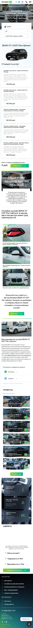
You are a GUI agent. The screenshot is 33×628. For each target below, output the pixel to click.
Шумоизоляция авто (11, 593)
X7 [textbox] (6, 31)
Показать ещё (16, 474)
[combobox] (16, 26)
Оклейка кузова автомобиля (14, 584)
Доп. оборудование (11, 590)
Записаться (17, 166)
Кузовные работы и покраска (14, 587)
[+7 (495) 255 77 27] (26, 2)
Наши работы (9, 604)
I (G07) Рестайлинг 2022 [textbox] (14, 36)
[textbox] (16, 26)
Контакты (7, 601)
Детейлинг (8, 580)
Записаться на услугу (14, 570)
